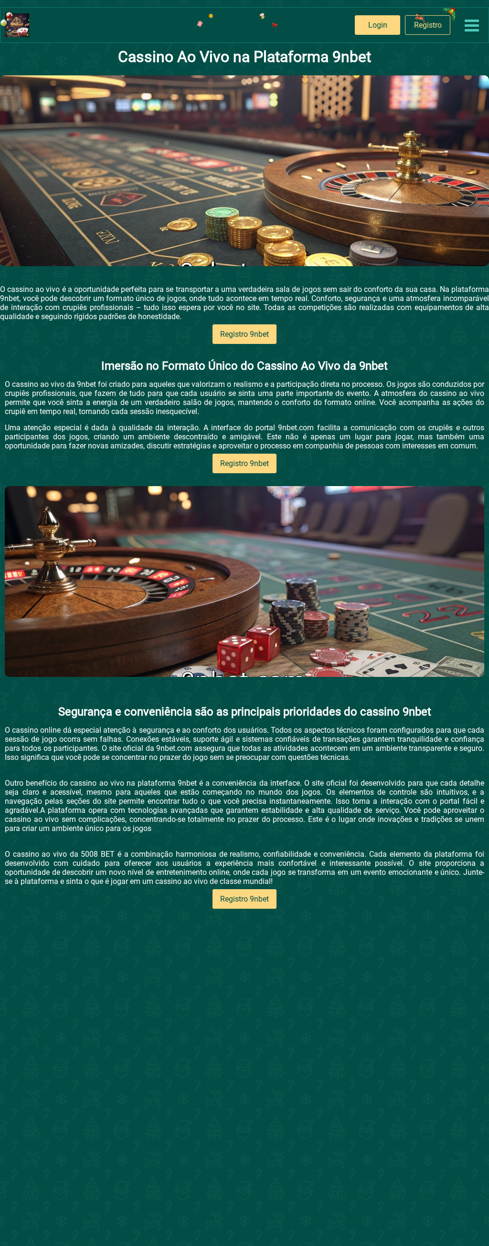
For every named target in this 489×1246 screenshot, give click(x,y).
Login (377, 25)
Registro (428, 25)
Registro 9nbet (244, 334)
